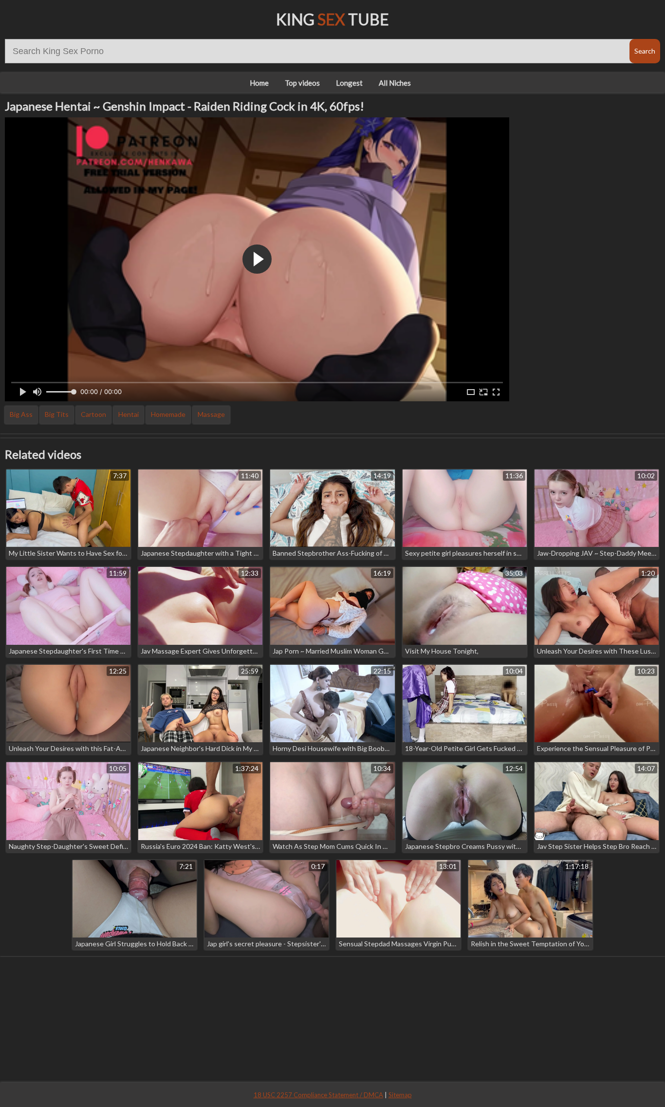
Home (259, 82)
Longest (349, 82)
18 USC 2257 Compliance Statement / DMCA (318, 1095)
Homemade (168, 414)
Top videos (302, 82)
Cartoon (93, 414)
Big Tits (57, 414)
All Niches (395, 82)
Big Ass (21, 414)
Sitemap (400, 1095)
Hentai (128, 414)
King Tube (332, 19)
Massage (211, 414)
